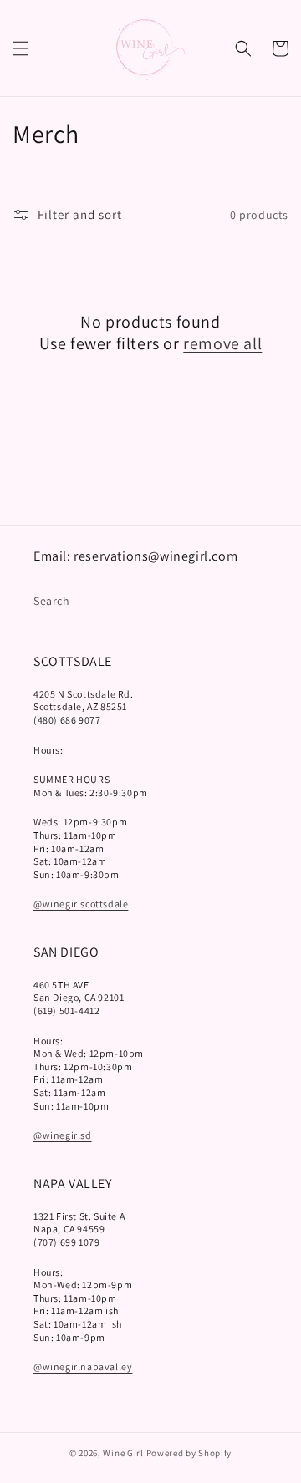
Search (51, 600)
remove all (222, 343)
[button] (21, 48)
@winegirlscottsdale (80, 903)
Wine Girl (123, 1453)
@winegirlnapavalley (82, 1366)
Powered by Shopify (189, 1453)
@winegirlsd (62, 1135)
